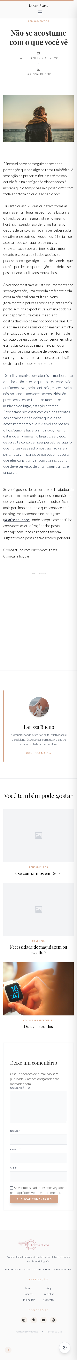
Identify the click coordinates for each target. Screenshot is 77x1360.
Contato (48, 1299)
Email (15, 1149)
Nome (15, 1130)
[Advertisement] (38, 616)
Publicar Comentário (34, 1199)
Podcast (28, 1294)
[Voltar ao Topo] (8, 1350)
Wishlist (49, 1294)
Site (13, 1168)
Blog (48, 1288)
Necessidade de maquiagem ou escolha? (38, 949)
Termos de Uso (54, 1331)
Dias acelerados (38, 1026)
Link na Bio (28, 1299)
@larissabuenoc (17, 519)
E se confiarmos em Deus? (38, 873)
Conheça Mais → (39, 752)
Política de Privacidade (26, 1331)
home (28, 1288)
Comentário (20, 1087)
